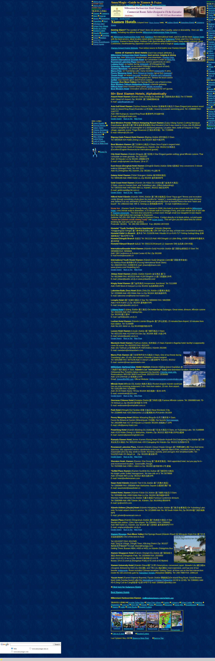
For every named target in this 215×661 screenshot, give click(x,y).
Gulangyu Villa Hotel (120, 66)
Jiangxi (115, 607)
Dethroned (97, 134)
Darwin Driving (99, 125)
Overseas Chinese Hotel (122, 78)
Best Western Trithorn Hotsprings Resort (130, 84)
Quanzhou (97, 21)
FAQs (210, 6)
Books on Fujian (99, 28)
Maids (210, 37)
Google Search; (157, 220)
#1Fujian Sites (98, 24)
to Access (100, 2)
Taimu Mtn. (179, 605)
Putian (95, 38)
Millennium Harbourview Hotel (127, 37)
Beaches (211, 85)
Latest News (98, 139)
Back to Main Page (100, 143)
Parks (210, 93)
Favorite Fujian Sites (136, 602)
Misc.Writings (98, 137)
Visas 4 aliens (210, 77)
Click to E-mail (118, 634)
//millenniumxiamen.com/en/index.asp (166, 379)
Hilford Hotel (117, 87)
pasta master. (180, 44)
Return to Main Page (141, 638)
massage (167, 73)
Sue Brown (129, 5)
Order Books (132, 607)
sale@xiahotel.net (126, 102)
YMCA (211, 26)
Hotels (210, 19)
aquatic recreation (154, 87)
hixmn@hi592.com (125, 379)
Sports (211, 89)
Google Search (125, 18)
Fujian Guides (186, 602)
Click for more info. (168, 372)
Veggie (211, 67)
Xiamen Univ (128, 628)
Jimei (95, 16)
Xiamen (96, 13)
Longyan (97, 35)
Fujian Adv (165, 629)
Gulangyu (105, 13)
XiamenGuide (152, 629)
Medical (211, 24)
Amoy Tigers (98, 128)
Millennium (130, 57)
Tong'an (102, 16)
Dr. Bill (137, 5)
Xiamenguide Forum (159, 5)
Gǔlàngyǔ (144, 64)
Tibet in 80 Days (99, 132)
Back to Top (158, 638)
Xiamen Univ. (168, 57)
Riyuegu (115, 82)
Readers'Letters (99, 31)
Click (95, 6)
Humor (211, 105)
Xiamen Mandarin (119, 69)
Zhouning (105, 33)
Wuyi (105, 21)
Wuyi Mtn (135, 605)
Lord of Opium (99, 141)
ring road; (136, 75)
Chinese (211, 71)
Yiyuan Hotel (117, 75)
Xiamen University (121, 213)
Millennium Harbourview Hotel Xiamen (160, 32)
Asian (209, 64)
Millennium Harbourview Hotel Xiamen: (129, 55)
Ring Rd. (171, 60)
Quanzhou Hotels (187, 22)
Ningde (96, 33)
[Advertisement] (45, 5)
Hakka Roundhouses (101, 42)
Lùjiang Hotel (117, 309)
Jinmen (96, 18)
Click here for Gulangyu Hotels (126, 587)
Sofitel (114, 80)
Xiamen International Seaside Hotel (127, 60)
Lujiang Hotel (117, 64)
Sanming (105, 35)
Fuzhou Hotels (172, 22)
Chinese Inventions (100, 130)
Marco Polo (116, 71)
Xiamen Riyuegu (118, 534)
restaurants (159, 71)
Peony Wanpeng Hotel (121, 73)
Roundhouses (191, 605)
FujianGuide (175, 630)
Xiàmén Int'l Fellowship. (161, 75)
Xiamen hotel (198, 37)
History (211, 58)
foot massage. (172, 420)
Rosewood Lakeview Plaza (123, 62)
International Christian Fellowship (157, 580)
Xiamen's (149, 37)
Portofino (115, 41)
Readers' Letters (145, 607)
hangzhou (106, 18)
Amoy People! (99, 123)
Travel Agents (98, 44)
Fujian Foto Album (100, 26)
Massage (211, 82)
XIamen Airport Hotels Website (124, 48)
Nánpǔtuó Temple (147, 573)
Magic (151, 23)
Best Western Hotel (120, 89)
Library (211, 53)
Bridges (103, 38)
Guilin (122, 607)
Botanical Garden (146, 73)
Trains (211, 15)
